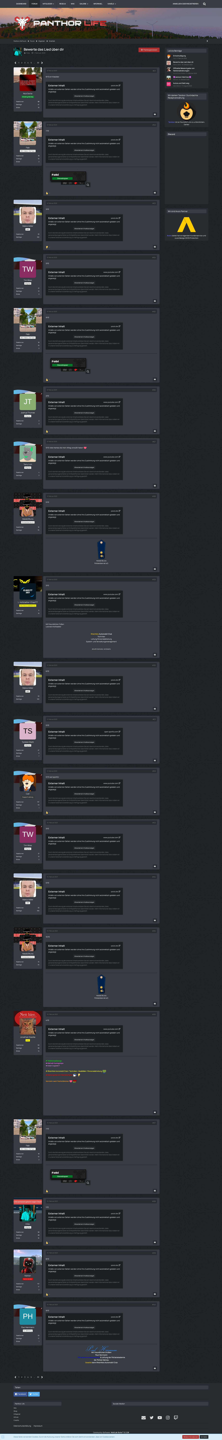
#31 (154, 719)
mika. (28, 53)
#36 (154, 1014)
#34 (154, 877)
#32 (154, 771)
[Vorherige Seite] (15, 63)
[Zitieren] (155, 114)
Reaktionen (20, 101)
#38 (154, 1201)
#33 (154, 822)
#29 (154, 579)
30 (38, 63)
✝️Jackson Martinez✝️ (182, 77)
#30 (154, 665)
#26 (154, 390)
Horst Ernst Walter (179, 73)
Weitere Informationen (190, 1437)
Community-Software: (111, 1432)
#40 (154, 1304)
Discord (171, 134)
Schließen (204, 1437)
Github (16, 1417)
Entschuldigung (179, 56)
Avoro (169, 235)
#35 (154, 931)
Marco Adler (177, 65)
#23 (154, 203)
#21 (154, 71)
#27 (154, 441)
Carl (174, 58)
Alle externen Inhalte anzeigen (84, 96)
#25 (154, 311)
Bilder (18, 107)
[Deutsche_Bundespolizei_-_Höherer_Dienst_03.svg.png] (101, 549)
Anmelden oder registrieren (185, 4)
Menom (175, 79)
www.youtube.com (110, 272)
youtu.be (114, 85)
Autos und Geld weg (181, 83)
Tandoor (171, 122)
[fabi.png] (68, 178)
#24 (154, 257)
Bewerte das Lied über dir (183, 62)
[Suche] (204, 4)
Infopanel (17, 1414)
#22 (154, 125)
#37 (154, 1123)
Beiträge (19, 104)
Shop (15, 1411)
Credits (16, 1420)
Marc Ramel (177, 86)
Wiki (15, 1408)
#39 (154, 1253)
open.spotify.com (111, 731)
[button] (20, 1394)
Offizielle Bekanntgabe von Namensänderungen (184, 69)
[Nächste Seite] (42, 63)
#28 (154, 496)
